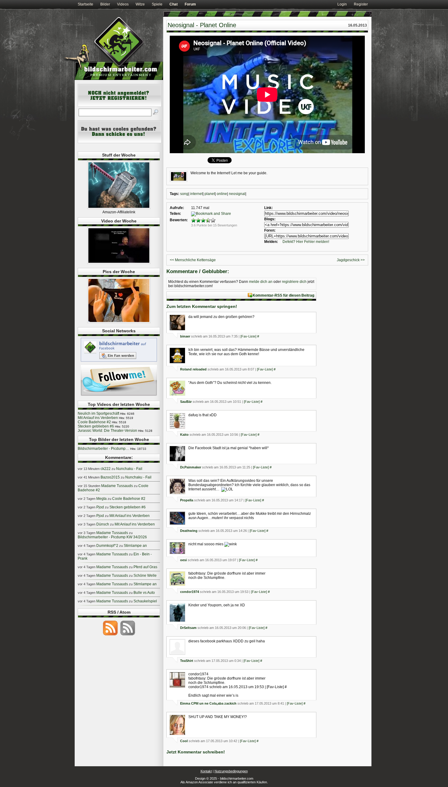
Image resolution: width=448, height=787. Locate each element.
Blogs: (270, 219)
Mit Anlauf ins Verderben (98, 418)
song (184, 194)
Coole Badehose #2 (94, 422)
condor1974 (189, 592)
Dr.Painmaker (190, 467)
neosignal (237, 194)
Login (342, 4)
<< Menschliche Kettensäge (193, 260)
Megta (101, 498)
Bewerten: (179, 220)
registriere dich (294, 282)
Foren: (270, 230)
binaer (185, 336)
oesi (183, 560)
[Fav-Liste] (248, 336)
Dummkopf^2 (107, 545)
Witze (140, 4)
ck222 (106, 469)
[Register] (120, 105)
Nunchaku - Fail (129, 469)
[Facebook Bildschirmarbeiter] (119, 361)
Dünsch (102, 524)
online (222, 194)
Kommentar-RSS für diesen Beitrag (283, 295)
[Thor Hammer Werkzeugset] (119, 208)
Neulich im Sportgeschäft (98, 413)
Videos (123, 4)
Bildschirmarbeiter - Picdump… (103, 448)
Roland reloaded (193, 369)
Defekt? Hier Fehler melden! (306, 242)
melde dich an (260, 282)
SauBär (186, 401)
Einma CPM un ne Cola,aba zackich (208, 703)
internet (196, 194)
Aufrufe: (177, 208)
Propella (186, 500)
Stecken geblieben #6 (96, 426)
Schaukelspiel (145, 601)
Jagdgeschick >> (351, 260)
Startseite (85, 4)
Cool (184, 741)
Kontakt (206, 771)
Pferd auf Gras (145, 567)
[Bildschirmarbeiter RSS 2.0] (110, 635)
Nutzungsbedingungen (231, 771)
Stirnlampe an (135, 545)
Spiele (157, 4)
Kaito (184, 434)
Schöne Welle (145, 575)
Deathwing (188, 530)
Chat (173, 4)
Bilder (105, 4)
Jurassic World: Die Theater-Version (107, 430)
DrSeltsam (188, 628)
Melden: (271, 242)
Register (361, 4)
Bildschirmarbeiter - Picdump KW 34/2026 (112, 537)
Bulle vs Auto (144, 592)
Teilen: (175, 213)
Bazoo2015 (110, 477)
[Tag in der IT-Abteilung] (119, 263)
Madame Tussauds (117, 486)
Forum (190, 4)
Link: (268, 208)
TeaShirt (186, 660)
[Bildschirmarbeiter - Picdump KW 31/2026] (119, 322)
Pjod (100, 507)
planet (209, 194)
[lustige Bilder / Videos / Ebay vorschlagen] (120, 142)
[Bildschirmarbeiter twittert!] (119, 395)
